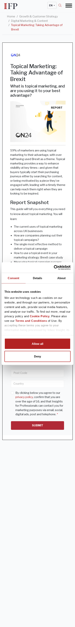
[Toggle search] (61, 5)
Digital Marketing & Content (29, 21)
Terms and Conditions (31, 320)
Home (11, 16)
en (51, 5)
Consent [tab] (13, 278)
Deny (37, 356)
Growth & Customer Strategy (38, 16)
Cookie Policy (40, 316)
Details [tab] (37, 278)
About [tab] (61, 278)
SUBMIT (37, 425)
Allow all (37, 343)
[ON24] (15, 55)
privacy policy (24, 397)
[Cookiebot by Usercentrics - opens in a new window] (54, 267)
